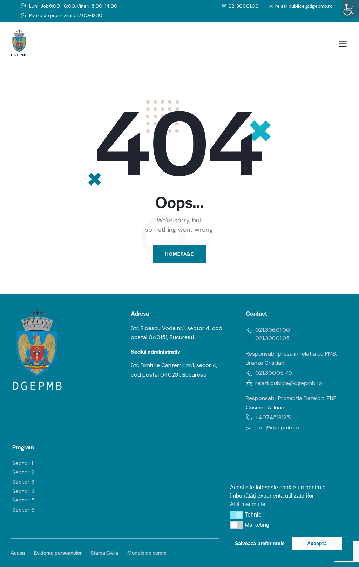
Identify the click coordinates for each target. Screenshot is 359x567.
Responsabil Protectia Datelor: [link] (285, 398)
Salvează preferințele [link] (260, 543)
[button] (236, 515)
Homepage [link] (179, 254)
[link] (350, 8)
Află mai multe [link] (247, 504)
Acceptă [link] (317, 543)
